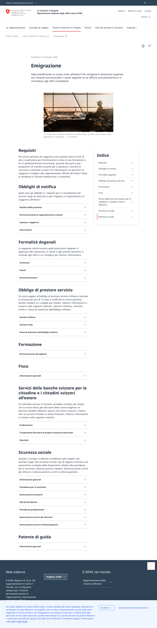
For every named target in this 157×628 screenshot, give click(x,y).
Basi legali (22, 621)
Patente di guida (106, 216)
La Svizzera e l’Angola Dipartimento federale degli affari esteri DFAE (59, 12)
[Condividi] (149, 46)
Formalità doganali (107, 174)
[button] (15, 27)
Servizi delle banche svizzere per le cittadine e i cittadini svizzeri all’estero (114, 201)
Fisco (100, 192)
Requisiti (102, 162)
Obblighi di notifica (107, 168)
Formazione (104, 186)
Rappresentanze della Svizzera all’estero (94, 582)
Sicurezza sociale (106, 210)
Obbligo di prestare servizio (111, 180)
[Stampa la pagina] (143, 46)
